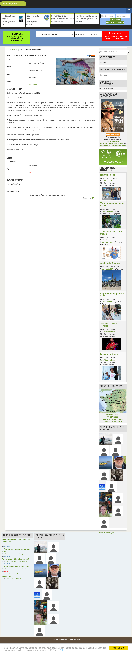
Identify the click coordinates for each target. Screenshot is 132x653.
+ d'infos (61, 649)
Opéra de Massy (107, 242)
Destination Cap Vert (110, 354)
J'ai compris (118, 647)
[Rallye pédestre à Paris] (75, 71)
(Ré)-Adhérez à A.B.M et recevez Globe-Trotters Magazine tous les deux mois (86, 19)
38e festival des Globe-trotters (111, 232)
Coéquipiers (23, 554)
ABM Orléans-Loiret (108, 181)
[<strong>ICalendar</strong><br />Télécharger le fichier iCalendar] (93, 55)
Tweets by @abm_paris (107, 533)
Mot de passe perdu (115, 23)
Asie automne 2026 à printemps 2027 (15, 559)
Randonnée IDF (107, 269)
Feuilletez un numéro (118, 146)
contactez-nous (113, 415)
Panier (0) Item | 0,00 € (14, 4)
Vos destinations (10, 578)
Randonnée (33, 85)
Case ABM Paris (107, 211)
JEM (93, 198)
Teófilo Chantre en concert (109, 324)
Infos (20, 544)
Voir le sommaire (113, 141)
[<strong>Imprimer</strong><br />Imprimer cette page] (90, 55)
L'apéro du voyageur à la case (112, 294)
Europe (18, 578)
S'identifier (115, 20)
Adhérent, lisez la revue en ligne (111, 143)
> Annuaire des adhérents (87, 34)
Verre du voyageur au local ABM (112, 204)
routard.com (75, 639)
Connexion (104, 75)
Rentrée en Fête (108, 175)
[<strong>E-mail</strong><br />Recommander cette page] (88, 55)
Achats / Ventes (24, 568)
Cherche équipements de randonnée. (15, 566)
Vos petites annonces (11, 544)
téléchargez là (105, 146)
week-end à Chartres (110, 263)
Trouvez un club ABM (112, 422)
